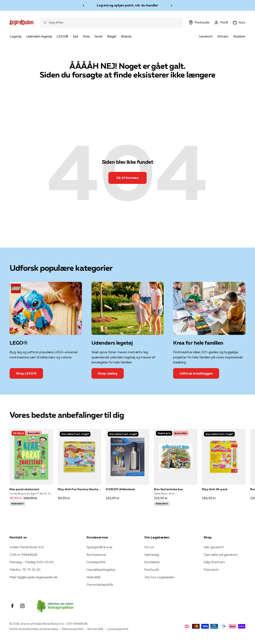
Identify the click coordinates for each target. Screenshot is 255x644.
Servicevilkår (95, 629)
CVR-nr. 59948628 (23, 555)
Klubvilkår (94, 577)
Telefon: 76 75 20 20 (25, 569)
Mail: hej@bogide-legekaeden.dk (34, 577)
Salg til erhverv (214, 562)
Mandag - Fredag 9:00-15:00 (31, 562)
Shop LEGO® (26, 373)
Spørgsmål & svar (99, 547)
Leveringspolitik (117, 629)
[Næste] (171, 5)
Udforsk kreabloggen (196, 373)
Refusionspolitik (72, 629)
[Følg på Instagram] (22, 606)
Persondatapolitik (100, 584)
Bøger (111, 36)
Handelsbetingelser (101, 569)
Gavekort (206, 36)
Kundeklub (152, 562)
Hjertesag (151, 555)
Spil (75, 36)
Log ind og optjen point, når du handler (127, 5)
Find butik (151, 569)
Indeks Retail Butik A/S (27, 547)
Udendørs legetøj (39, 36)
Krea (86, 36)
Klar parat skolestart (24, 489)
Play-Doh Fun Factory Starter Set (79, 489)
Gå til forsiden (127, 178)
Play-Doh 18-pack (214, 489)
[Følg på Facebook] (12, 606)
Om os (149, 547)
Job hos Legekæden (159, 577)
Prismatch (211, 569)
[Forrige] (83, 5)
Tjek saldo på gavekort (220, 555)
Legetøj (15, 36)
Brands (126, 36)
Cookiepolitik (96, 562)
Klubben (239, 36)
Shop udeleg (107, 373)
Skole (98, 36)
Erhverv (223, 36)
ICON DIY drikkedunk (120, 489)
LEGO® (62, 36)
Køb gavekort (214, 547)
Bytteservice (96, 555)
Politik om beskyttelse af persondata (34, 629)
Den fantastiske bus (168, 489)
